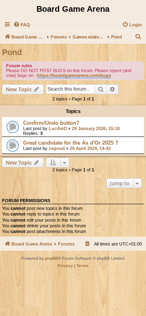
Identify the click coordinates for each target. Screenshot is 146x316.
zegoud (57, 148)
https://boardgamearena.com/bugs (74, 75)
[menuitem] (21, 25)
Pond (12, 52)
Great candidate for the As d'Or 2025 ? (70, 143)
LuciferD (58, 128)
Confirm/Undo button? (51, 123)
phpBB (51, 258)
